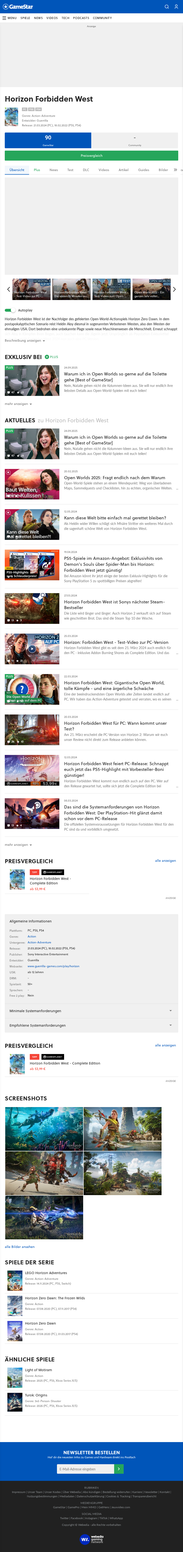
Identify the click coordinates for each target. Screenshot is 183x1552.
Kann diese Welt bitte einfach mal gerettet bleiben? (115, 518)
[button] (167, 6)
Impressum (18, 1492)
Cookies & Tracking (118, 1496)
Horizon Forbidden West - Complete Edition (50, 881)
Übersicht (17, 170)
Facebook (77, 1518)
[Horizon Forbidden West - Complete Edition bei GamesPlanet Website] (17, 879)
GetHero (103, 1507)
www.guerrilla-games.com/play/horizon (53, 966)
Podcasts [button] (81, 18)
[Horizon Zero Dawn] (15, 1331)
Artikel (124, 170)
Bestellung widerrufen (116, 1492)
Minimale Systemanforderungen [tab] (35, 1010)
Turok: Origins (36, 1395)
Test (70, 170)
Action (32, 936)
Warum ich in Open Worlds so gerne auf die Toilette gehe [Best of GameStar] (115, 377)
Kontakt (165, 1492)
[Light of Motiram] (15, 1378)
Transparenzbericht (144, 1496)
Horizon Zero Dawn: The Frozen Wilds (55, 1298)
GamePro (73, 1507)
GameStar (59, 1507)
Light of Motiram (38, 1369)
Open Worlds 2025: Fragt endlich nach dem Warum (114, 478)
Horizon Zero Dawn (40, 1323)
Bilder (163, 170)
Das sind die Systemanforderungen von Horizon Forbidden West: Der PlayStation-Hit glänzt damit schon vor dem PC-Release (113, 813)
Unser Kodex (53, 1492)
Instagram (91, 1518)
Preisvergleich (91, 155)
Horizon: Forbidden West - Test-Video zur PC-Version (116, 642)
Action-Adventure (39, 942)
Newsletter (151, 1492)
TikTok (103, 1518)
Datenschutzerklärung (90, 1496)
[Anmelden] (119, 1469)
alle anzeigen (165, 860)
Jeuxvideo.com (120, 1507)
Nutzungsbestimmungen (42, 1496)
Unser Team (35, 1492)
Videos (104, 170)
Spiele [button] (25, 18)
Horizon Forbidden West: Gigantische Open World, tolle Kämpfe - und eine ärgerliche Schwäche (114, 686)
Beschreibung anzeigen (23, 340)
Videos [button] (52, 18)
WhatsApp (116, 1518)
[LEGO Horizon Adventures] (15, 1281)
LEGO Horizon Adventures (46, 1272)
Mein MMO (88, 1507)
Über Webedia (72, 1492)
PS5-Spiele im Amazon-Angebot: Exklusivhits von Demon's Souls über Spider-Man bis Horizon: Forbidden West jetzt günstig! (113, 564)
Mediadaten (67, 1496)
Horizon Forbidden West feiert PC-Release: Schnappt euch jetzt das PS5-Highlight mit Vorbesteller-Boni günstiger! (116, 769)
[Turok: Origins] (15, 1403)
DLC (86, 170)
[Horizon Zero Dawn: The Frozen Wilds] (15, 1306)
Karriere (137, 1492)
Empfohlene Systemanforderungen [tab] (38, 1025)
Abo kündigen (92, 1492)
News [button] (38, 18)
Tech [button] (65, 18)
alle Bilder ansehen (20, 1247)
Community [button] (102, 18)
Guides (143, 170)
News (54, 170)
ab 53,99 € (38, 889)
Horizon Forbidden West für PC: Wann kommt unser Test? (115, 726)
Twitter (64, 1518)
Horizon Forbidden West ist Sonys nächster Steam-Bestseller (114, 605)
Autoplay (25, 310)
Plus (37, 170)
